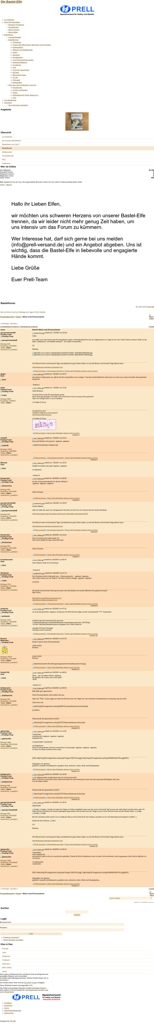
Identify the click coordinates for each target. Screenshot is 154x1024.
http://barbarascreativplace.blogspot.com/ (47, 367)
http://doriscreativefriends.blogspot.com (46, 598)
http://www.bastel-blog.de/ (41, 415)
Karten (15, 52)
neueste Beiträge (14, 37)
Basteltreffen (17, 82)
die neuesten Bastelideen (11, 141)
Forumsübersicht (7, 317)
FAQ (3, 160)
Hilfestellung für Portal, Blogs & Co (25, 95)
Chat (14, 98)
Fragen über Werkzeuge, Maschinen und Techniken (32, 45)
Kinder (15, 93)
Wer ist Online (6, 312)
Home (2, 185)
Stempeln (16, 55)
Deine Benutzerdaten (12, 22)
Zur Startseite (9, 20)
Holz (14, 67)
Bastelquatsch (18, 47)
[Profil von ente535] (39, 458)
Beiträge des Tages (26, 312)
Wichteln (16, 72)
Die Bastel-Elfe (11, 1)
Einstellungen (13, 27)
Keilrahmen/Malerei (20, 62)
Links (4, 952)
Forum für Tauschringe (21, 70)
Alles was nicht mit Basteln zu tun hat (22, 85)
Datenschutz (9, 1013)
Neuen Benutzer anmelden (13, 940)
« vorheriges (4, 323)
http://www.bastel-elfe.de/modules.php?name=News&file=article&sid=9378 (60, 514)
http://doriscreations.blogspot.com (44, 600)
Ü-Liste (15, 77)
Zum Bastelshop (10, 100)
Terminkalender (8, 156)
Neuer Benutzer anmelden (18, 105)
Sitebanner (6, 956)
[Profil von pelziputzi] (39, 634)
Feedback (6, 960)
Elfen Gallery (7, 967)
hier (20, 182)
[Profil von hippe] (39, 433)
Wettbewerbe (7, 152)
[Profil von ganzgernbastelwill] (39, 371)
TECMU (13, 1021)
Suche (4, 971)
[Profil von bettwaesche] (39, 726)
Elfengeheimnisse (19, 75)
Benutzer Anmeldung (16, 25)
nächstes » (14, 323)
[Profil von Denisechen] (39, 498)
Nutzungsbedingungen (12, 1010)
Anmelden (8, 103)
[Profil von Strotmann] (39, 604)
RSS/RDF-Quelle (30, 983)
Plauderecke (17, 88)
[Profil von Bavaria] (39, 667)
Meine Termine (13, 30)
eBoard (9, 185)
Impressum (6, 163)
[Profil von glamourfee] (39, 769)
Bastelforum (8, 35)
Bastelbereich (13, 40)
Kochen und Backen (20, 90)
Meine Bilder (13, 32)
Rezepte (5, 949)
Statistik (42, 312)
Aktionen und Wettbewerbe (23, 50)
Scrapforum (17, 65)
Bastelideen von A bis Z (11, 144)
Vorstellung (17, 42)
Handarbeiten (18, 57)
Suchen (15, 312)
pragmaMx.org (151, 902)
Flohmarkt (16, 80)
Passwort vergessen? (11, 937)
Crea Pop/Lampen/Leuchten (23, 60)
